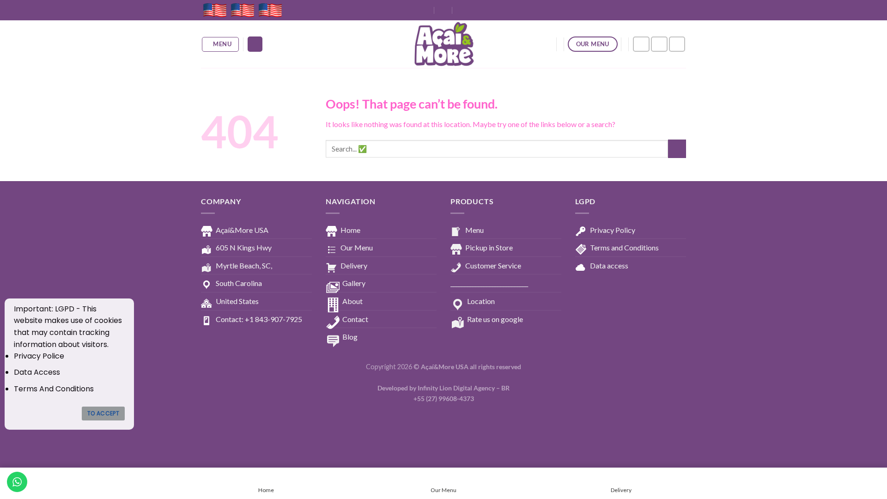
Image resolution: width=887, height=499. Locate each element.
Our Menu (356, 247)
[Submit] (677, 149)
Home (350, 229)
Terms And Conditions (54, 388)
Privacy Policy (612, 229)
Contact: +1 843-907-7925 (259, 319)
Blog (350, 336)
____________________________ (489, 283)
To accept (103, 413)
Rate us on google (495, 319)
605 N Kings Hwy (244, 247)
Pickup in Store (489, 247)
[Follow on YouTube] (677, 44)
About (352, 301)
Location (481, 301)
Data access (609, 265)
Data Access (37, 372)
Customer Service (493, 265)
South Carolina (239, 283)
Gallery (353, 283)
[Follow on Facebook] (641, 44)
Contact (355, 319)
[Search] (255, 44)
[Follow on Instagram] (659, 44)
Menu (474, 229)
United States (237, 301)
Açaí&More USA (242, 229)
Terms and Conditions (624, 247)
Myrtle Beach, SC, (244, 265)
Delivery (353, 265)
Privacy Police (39, 356)
